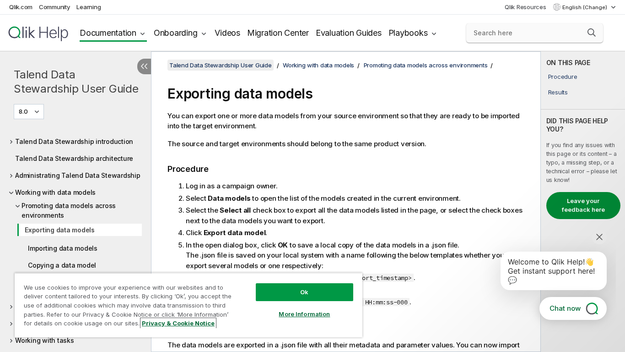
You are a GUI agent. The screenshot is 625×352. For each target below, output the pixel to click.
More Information (304, 314)
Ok (304, 292)
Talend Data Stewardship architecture (74, 158)
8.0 (23, 111)
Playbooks (408, 33)
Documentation (108, 33)
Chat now (565, 308)
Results (558, 92)
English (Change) (585, 7)
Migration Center (278, 33)
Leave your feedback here (583, 205)
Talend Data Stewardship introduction (74, 141)
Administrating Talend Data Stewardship (77, 175)
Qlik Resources (525, 7)
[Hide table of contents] (144, 66)
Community (54, 7)
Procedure (562, 76)
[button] (591, 32)
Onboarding (176, 33)
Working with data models (55, 192)
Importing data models (62, 248)
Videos (227, 33)
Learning (88, 7)
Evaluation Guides (349, 33)
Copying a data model (62, 265)
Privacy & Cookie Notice (178, 323)
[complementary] (583, 201)
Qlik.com (20, 7)
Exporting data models (60, 230)
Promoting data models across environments (69, 210)
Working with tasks (44, 340)
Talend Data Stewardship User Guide (76, 81)
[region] (188, 305)
